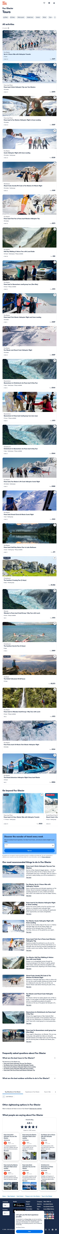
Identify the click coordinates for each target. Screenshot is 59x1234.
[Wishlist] (44, 3)
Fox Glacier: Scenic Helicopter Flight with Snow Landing (18, 1068)
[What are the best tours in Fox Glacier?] (55, 1058)
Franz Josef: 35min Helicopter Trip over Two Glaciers (17, 1063)
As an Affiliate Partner (48, 1209)
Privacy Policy (29, 1209)
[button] (29, 45)
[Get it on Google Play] (19, 1205)
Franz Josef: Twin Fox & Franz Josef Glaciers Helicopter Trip (19, 1070)
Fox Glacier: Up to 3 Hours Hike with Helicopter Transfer (19, 1065)
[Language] (49, 3)
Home (4, 1196)
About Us (39, 1204)
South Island (20, 1196)
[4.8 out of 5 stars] (29, 1127)
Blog (38, 1209)
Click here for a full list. (35, 1108)
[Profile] (54, 3)
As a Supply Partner (48, 1204)
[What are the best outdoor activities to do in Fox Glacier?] (55, 1078)
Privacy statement (46, 857)
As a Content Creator (48, 1206)
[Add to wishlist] (54, 32)
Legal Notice (29, 1206)
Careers (39, 1206)
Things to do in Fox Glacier (32, 1196)
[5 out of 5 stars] (11, 1140)
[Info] (8, 28)
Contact (28, 1204)
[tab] (12, 1092)
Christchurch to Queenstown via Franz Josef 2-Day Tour (47, 1166)
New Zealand (11, 1196)
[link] (29, 45)
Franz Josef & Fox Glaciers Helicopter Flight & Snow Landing (20, 1067)
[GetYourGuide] (4, 3)
